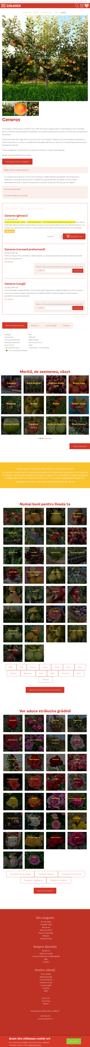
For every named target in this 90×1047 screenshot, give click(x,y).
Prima (56, 403)
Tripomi (45, 679)
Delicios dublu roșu (56, 384)
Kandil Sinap (79, 403)
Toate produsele (79, 446)
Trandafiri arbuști (46, 874)
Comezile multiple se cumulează (15, 195)
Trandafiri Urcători (58, 880)
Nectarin (28, 673)
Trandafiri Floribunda (71, 874)
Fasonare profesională (12, 189)
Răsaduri (46, 936)
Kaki (53, 673)
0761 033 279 (28, 1)
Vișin (57, 667)
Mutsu (33, 403)
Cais (80, 667)
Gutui (33, 667)
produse (36, 12)
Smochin (66, 673)
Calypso (11, 383)
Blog (46, 959)
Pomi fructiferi (47, 12)
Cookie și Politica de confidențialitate (45, 956)
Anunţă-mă (78, 271)
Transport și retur (46, 982)
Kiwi (41, 673)
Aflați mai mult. (35, 1045)
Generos (63, 12)
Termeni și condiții (45, 953)
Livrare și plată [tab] (51, 325)
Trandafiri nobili (46, 924)
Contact (46, 962)
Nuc (79, 673)
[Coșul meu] (81, 6)
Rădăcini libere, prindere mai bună (16, 170)
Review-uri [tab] (35, 325)
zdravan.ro (26, 12)
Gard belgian (34, 383)
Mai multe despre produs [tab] (15, 325)
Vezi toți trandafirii (45, 890)
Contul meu (46, 1001)
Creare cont (81, 1)
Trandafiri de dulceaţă (20, 874)
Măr (56, 12)
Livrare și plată (46, 985)
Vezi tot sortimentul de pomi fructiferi (45, 690)
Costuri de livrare (46, 979)
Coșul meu (46, 998)
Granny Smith (11, 424)
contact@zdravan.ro (52, 1)
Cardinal (34, 424)
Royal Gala (79, 383)
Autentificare (69, 1)
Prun (69, 667)
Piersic (14, 673)
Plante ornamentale (46, 933)
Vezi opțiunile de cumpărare (17, 161)
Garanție (46, 988)
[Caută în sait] (77, 6)
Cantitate (50, 236)
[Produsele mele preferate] (86, 6)
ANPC (46, 991)
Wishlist (46, 1003)
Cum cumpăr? (46, 974)
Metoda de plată (46, 977)
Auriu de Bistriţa (56, 424)
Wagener (11, 403)
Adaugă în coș (76, 236)
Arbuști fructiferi (46, 930)
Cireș (45, 667)
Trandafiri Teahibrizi (33, 880)
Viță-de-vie (46, 927)
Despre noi (46, 950)
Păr (21, 667)
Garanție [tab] (66, 325)
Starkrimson (79, 424)
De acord (73, 1041)
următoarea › (47, 438)
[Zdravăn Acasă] (13, 5)
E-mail (41, 270)
